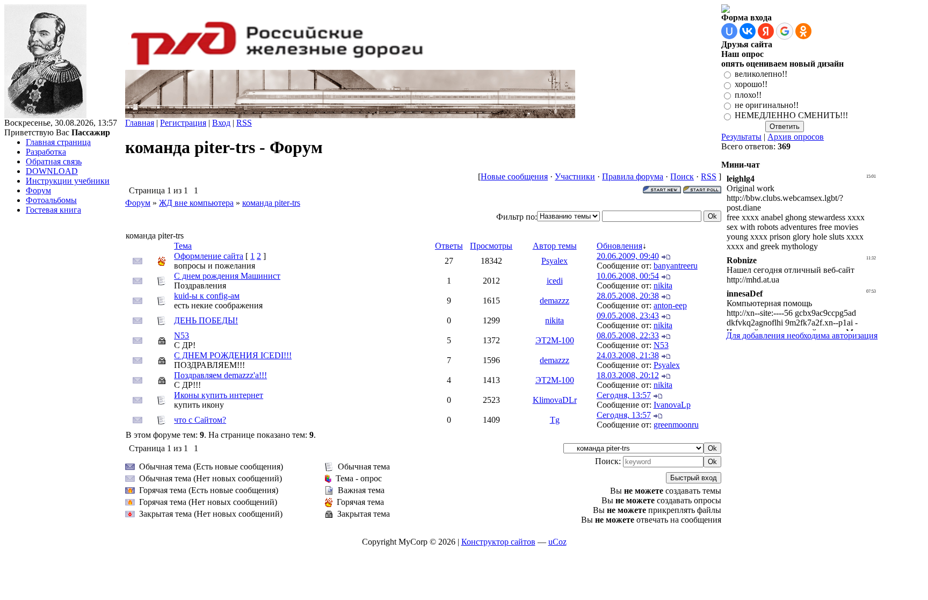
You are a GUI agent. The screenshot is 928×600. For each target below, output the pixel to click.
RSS (244, 122)
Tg (555, 419)
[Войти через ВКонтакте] (748, 31)
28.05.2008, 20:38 (628, 295)
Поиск (682, 176)
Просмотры (491, 245)
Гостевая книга (53, 209)
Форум (38, 190)
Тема (183, 245)
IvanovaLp (672, 404)
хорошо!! (751, 84)
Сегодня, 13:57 (624, 395)
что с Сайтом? (200, 419)
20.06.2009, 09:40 (628, 256)
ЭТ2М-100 (554, 340)
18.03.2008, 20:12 (628, 375)
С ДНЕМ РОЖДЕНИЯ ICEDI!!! (233, 355)
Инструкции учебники (68, 180)
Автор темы (555, 245)
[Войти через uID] (729, 31)
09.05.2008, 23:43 (628, 315)
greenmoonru (676, 424)
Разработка (46, 151)
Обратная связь (54, 161)
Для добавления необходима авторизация (802, 335)
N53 (181, 335)
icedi (555, 280)
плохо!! (748, 94)
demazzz (554, 300)
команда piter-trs (271, 202)
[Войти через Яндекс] (766, 31)
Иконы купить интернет (218, 395)
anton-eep (670, 305)
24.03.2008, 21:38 (628, 355)
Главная (139, 122)
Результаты (741, 136)
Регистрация (183, 122)
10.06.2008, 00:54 (628, 275)
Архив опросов (795, 136)
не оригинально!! (767, 105)
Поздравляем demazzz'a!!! (220, 375)
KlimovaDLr (555, 399)
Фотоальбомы (51, 200)
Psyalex (554, 260)
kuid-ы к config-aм (207, 295)
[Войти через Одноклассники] (803, 31)
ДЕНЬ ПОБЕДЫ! (206, 320)
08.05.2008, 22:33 (628, 335)
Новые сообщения (514, 176)
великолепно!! (761, 73)
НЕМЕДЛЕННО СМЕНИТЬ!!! (791, 115)
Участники (575, 176)
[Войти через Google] (784, 31)
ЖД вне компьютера (196, 202)
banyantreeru (676, 265)
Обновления (619, 245)
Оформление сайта (208, 256)
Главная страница (58, 142)
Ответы (449, 245)
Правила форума (632, 176)
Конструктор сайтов (498, 541)
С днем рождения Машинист (227, 275)
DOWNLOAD (52, 171)
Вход (221, 122)
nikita (663, 285)
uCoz (557, 541)
